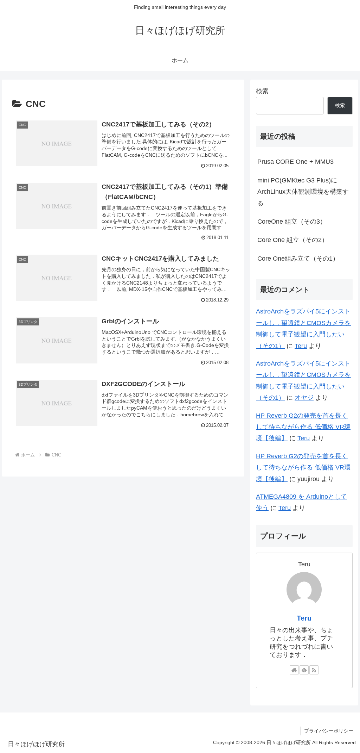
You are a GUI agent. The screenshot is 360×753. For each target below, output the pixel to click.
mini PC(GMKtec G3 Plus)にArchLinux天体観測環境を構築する (303, 192)
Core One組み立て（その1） (298, 258)
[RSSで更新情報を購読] (314, 669)
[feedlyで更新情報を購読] (304, 669)
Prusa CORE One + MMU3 (295, 161)
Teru (301, 345)
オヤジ (304, 397)
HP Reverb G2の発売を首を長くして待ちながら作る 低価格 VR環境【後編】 (303, 427)
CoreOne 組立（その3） (291, 221)
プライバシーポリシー (328, 731)
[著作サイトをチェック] (294, 669)
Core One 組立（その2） (292, 239)
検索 (262, 91)
